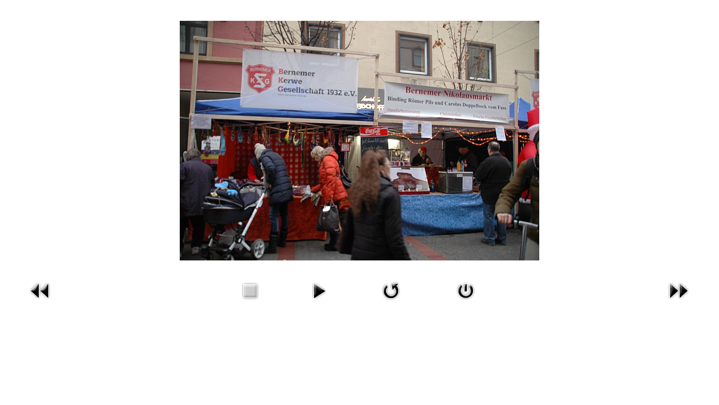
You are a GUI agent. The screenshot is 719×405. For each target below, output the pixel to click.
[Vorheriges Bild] (40, 289)
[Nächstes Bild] (678, 289)
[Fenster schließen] (465, 289)
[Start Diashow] (319, 289)
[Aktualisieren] (391, 289)
